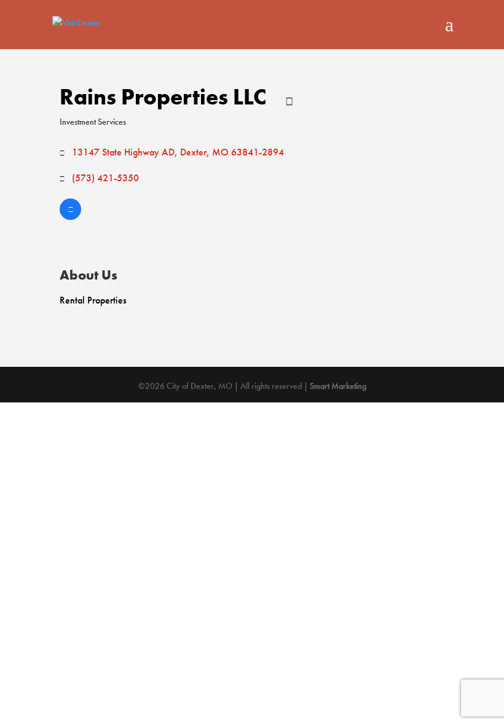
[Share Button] (289, 100)
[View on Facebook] (70, 216)
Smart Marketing (338, 385)
